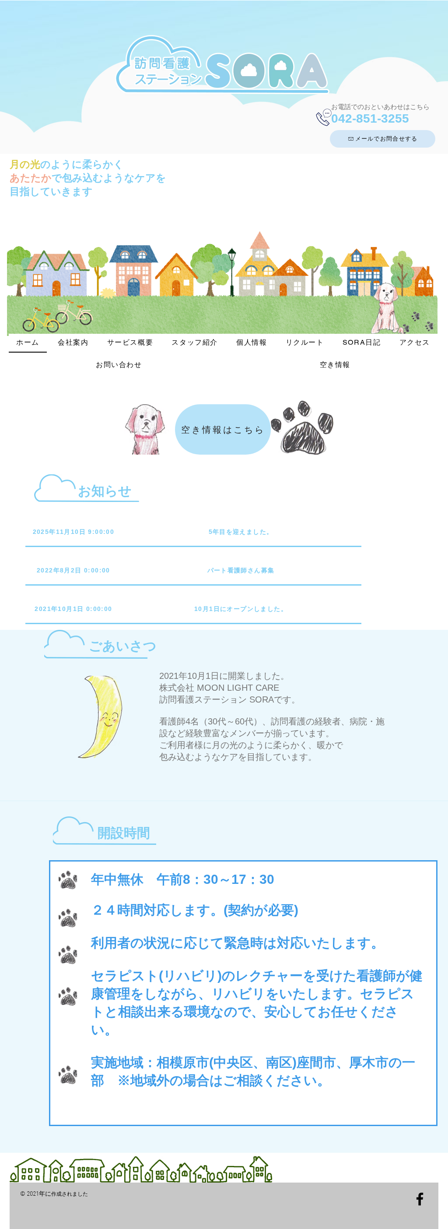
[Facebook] (419, 1199)
